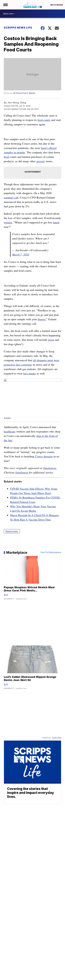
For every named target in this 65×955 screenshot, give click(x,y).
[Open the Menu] (5, 5)
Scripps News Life (18, 27)
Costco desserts (44, 456)
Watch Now (55, 5)
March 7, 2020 (20, 254)
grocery (40, 161)
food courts (44, 120)
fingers (41, 319)
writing (8, 222)
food (6, 157)
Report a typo (12, 531)
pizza (51, 340)
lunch (56, 222)
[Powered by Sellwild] (56, 738)
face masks (29, 373)
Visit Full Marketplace (51, 552)
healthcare (9, 431)
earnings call (11, 197)
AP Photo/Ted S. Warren (24, 93)
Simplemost (49, 468)
